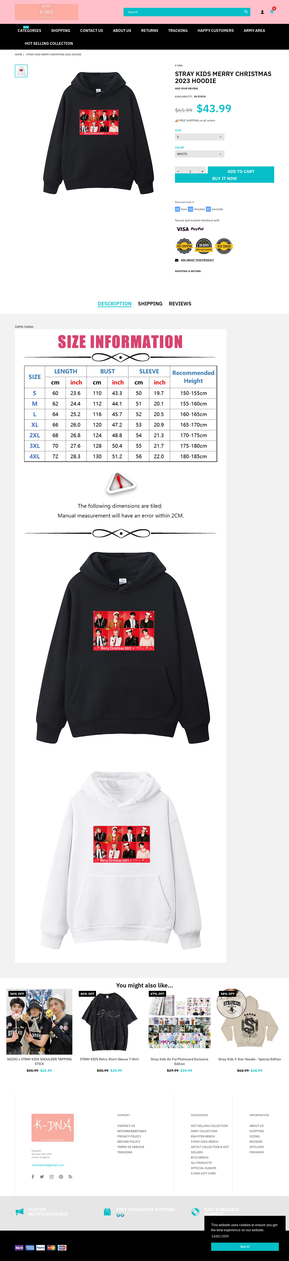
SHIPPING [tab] (150, 303)
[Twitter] (42, 1177)
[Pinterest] (61, 1177)
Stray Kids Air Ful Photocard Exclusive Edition (179, 1061)
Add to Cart (179, 1070)
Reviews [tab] (180, 303)
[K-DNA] (46, 12)
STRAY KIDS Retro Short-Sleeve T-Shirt (109, 1059)
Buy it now (224, 185)
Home (18, 54)
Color (179, 147)
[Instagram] (52, 1177)
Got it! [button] (245, 1246)
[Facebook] (33, 1177)
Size (178, 130)
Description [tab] (115, 303)
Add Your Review (186, 88)
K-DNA (179, 65)
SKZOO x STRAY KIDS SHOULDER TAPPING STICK (39, 1061)
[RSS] (70, 1177)
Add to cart (241, 171)
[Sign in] (262, 12)
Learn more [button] (220, 1236)
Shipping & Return (188, 271)
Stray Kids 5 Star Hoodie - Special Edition (249, 1059)
